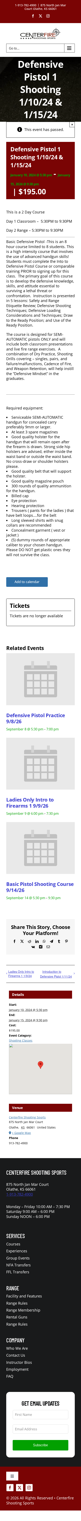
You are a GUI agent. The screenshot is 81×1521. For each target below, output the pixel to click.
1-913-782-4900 (19, 1194)
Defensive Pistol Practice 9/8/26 (35, 718)
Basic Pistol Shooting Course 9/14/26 (40, 886)
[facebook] (10, 1487)
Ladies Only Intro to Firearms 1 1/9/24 (21, 973)
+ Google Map (21, 1133)
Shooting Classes (20, 1040)
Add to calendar (27, 582)
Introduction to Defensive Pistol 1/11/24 (56, 973)
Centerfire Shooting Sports (27, 1117)
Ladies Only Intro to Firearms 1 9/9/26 (30, 802)
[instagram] (29, 1487)
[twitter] (19, 1487)
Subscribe (40, 1445)
